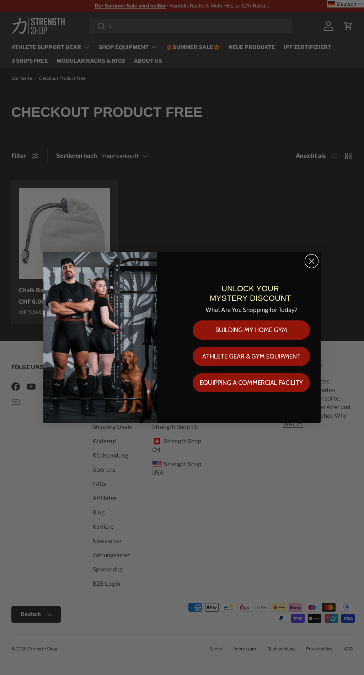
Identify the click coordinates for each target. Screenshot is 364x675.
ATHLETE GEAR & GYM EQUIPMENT (251, 356)
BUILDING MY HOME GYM (251, 330)
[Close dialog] (311, 261)
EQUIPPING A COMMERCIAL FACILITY (251, 383)
